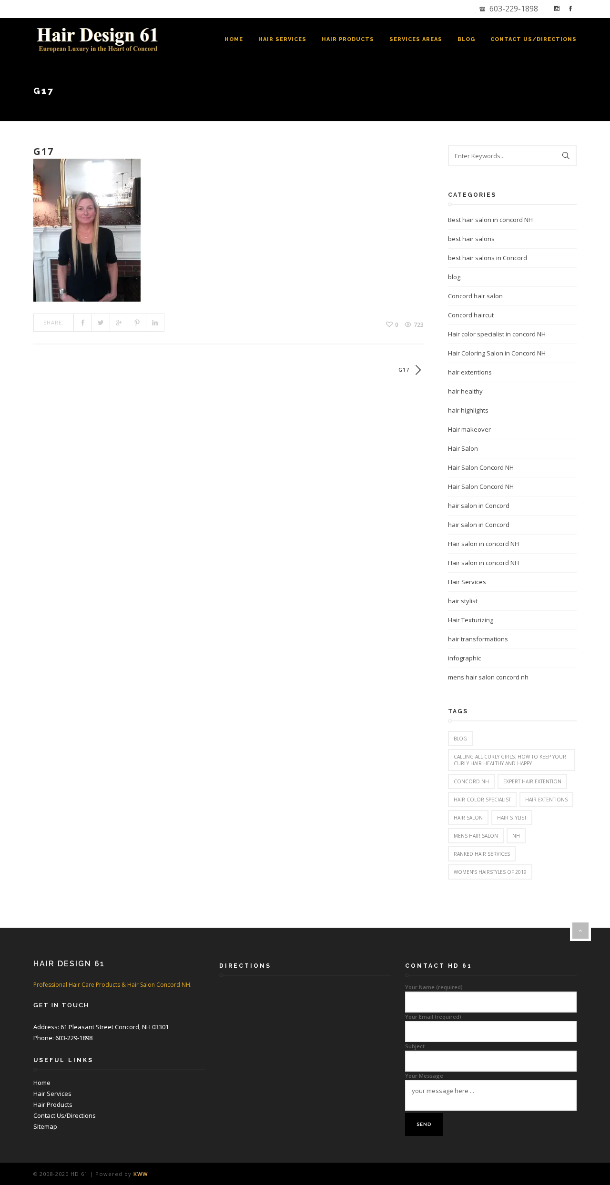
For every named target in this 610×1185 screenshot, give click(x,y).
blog (454, 277)
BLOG (460, 738)
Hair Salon (463, 448)
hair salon (468, 817)
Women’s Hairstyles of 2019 (490, 872)
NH (516, 835)
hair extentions (470, 372)
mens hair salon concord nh (488, 677)
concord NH (471, 781)
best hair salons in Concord (487, 257)
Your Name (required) (434, 987)
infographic (464, 658)
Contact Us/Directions (533, 39)
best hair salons (471, 238)
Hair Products (348, 39)
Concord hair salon (475, 296)
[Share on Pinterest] (137, 323)
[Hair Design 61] (98, 39)
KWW (140, 1173)
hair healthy (465, 391)
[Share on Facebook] (83, 323)
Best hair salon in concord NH (490, 219)
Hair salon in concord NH (483, 543)
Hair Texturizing (470, 620)
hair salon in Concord (478, 505)
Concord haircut (471, 315)
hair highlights (468, 410)
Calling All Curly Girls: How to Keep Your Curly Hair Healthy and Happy (510, 760)
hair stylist (463, 601)
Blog (466, 39)
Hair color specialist (482, 799)
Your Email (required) (433, 1016)
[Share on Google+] (119, 323)
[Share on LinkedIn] (155, 323)
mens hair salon (476, 835)
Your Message (424, 1075)
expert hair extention (532, 781)
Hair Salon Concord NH (481, 467)
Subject (415, 1046)
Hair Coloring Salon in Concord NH (497, 353)
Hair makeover (469, 429)
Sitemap (45, 1126)
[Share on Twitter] (101, 323)
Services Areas (415, 39)
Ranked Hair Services (482, 854)
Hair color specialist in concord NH (497, 334)
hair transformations (478, 639)
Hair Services (282, 39)
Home (233, 39)
